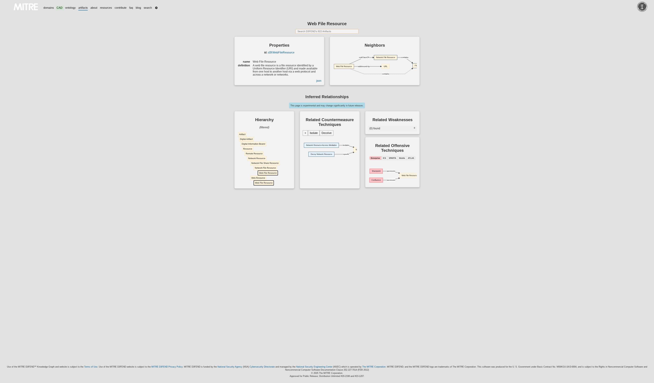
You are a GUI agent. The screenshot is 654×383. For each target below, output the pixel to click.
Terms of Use (90, 366)
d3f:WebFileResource (281, 52)
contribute (121, 7)
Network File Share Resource (265, 163)
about (93, 7)
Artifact (242, 134)
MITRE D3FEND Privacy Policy (167, 366)
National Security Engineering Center (314, 366)
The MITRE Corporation (374, 366)
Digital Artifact (246, 139)
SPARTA (392, 158)
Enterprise (375, 158)
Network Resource (256, 158)
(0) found (374, 128)
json (318, 80)
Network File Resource (265, 168)
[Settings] (156, 7)
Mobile (402, 158)
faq (131, 7)
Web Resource (258, 178)
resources (106, 7)
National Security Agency (229, 366)
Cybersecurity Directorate (262, 366)
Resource (247, 149)
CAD (60, 7)
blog (138, 7)
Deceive (327, 133)
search (148, 7)
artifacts (83, 7)
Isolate (314, 133)
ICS (384, 158)
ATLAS (411, 158)
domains (48, 7)
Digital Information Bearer (253, 144)
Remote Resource (254, 153)
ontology (70, 7)
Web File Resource (268, 173)
